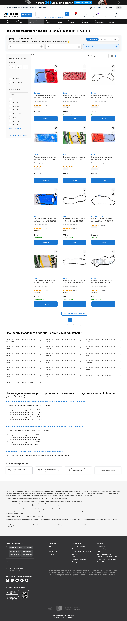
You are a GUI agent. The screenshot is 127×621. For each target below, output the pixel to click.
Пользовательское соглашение (81, 551)
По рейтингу (91, 56)
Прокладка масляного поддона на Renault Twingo (60, 368)
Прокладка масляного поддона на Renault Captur (20, 375)
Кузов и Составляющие (99, 21)
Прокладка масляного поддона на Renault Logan (100, 347)
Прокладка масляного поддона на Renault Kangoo (100, 340)
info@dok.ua (12, 562)
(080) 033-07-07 (14, 547)
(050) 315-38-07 (27, 551)
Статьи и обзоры (40, 7)
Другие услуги (76, 554)
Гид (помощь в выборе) (104, 554)
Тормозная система (21, 21)
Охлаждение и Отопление (71, 21)
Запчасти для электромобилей (106, 559)
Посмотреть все (15, 128)
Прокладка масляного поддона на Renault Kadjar (60, 340)
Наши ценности (52, 551)
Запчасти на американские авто (107, 556)
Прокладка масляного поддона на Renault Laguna (60, 347)
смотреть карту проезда (16, 570)
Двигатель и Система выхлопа (35, 21)
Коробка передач (60, 21)
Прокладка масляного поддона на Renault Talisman (100, 361)
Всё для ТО (9, 21)
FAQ (73, 556)
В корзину (46, 118)
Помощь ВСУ (101, 562)
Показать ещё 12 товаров (76, 314)
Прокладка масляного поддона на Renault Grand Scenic (20, 340)
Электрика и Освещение (85, 21)
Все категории (101, 546)
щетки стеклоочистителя (50, 17)
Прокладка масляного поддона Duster (99, 375)
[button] (26, 15)
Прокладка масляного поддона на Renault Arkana (100, 368)
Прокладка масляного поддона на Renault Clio (60, 375)
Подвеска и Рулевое (49, 21)
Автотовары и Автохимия (112, 21)
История (50, 549)
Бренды (99, 551)
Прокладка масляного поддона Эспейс (19, 382)
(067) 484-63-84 (14, 555)
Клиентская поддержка (79, 559)
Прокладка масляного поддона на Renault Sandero (20, 361)
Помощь (74, 562)
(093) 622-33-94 (27, 555)
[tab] (26, 46)
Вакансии (51, 556)
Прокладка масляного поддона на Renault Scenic (60, 361)
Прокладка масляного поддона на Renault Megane (60, 354)
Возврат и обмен (28, 7)
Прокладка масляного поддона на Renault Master (20, 354)
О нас (6, 7)
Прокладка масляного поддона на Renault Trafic (20, 368)
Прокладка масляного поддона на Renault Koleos (20, 347)
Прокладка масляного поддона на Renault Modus (100, 354)
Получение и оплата (15, 7)
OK (25, 67)
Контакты (51, 554)
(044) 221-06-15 (14, 551)
